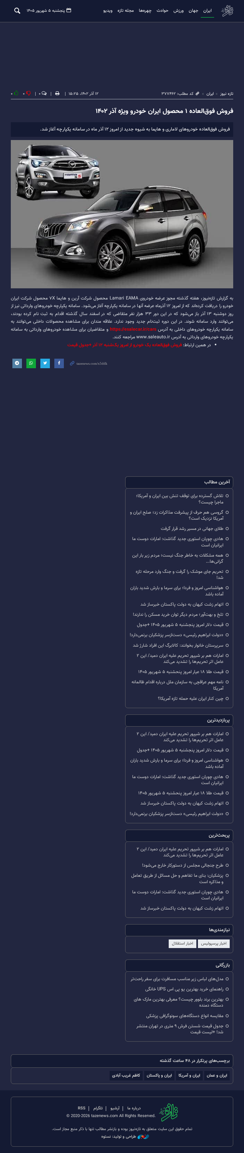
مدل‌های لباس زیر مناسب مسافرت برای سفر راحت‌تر (177, 979)
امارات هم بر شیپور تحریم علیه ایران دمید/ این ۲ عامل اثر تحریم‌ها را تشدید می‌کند (180, 658)
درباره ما (134, 1108)
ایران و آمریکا (189, 1075)
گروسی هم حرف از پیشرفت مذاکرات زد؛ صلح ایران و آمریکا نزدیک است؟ (176, 515)
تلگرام (98, 1108)
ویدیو (107, 10)
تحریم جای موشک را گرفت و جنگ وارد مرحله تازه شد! (179, 574)
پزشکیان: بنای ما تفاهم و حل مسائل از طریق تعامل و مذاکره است (177, 878)
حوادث (162, 10)
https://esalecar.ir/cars (134, 329)
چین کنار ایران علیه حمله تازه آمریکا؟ (190, 698)
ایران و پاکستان (159, 1075)
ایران (207, 10)
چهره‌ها (145, 10)
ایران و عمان (217, 1075)
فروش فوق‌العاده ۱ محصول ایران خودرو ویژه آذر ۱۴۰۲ (164, 111)
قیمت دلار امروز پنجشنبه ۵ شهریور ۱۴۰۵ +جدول (180, 625)
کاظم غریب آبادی (126, 1075)
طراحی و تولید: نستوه (118, 1137)
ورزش (178, 10)
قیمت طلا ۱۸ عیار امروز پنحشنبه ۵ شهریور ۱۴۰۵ (180, 672)
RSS (81, 1108)
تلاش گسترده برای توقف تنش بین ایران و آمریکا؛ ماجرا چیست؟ (179, 499)
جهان (193, 10)
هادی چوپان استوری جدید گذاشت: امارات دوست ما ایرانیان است (177, 542)
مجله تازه (126, 10)
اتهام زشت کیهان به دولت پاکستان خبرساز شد (181, 604)
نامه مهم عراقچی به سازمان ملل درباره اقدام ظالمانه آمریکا (177, 685)
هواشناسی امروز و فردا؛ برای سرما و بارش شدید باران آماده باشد (176, 591)
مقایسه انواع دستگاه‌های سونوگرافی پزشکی (184, 1016)
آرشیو (115, 1108)
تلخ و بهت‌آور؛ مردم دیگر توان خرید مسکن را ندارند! (178, 614)
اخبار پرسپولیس (214, 943)
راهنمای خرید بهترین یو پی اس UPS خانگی (184, 989)
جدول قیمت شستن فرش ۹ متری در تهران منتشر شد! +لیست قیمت (179, 1029)
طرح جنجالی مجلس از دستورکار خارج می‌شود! (182, 865)
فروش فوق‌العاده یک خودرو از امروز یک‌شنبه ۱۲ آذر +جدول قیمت (124, 345)
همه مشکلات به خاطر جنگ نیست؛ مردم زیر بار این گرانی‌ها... (177, 558)
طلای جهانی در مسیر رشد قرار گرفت (192, 528)
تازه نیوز (226, 10)
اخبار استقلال (182, 943)
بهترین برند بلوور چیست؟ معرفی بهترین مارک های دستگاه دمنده (178, 1002)
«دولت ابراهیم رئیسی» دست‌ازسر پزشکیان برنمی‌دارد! (176, 635)
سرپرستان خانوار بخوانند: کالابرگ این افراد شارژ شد (178, 645)
